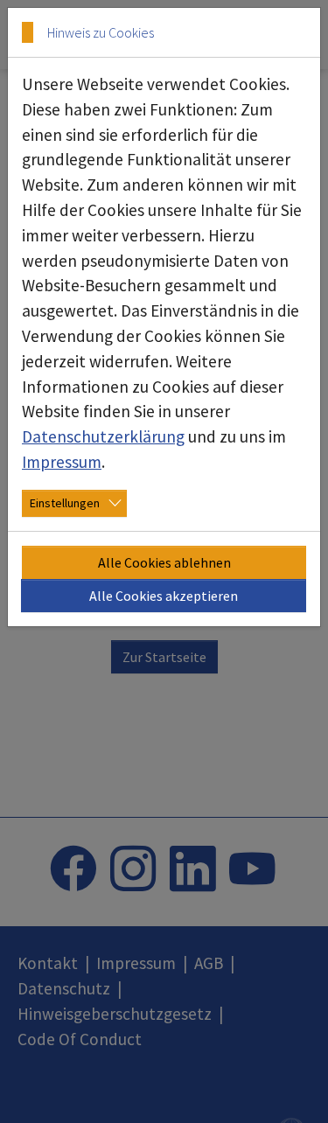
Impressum (61, 461)
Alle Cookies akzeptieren (163, 595)
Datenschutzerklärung (103, 436)
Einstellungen (65, 503)
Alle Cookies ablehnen (164, 562)
